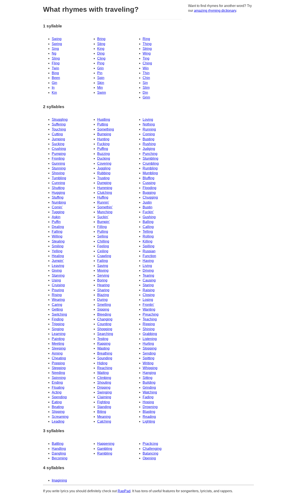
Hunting (103, 139)
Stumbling (150, 158)
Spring (57, 44)
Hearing (103, 285)
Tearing (148, 275)
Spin (100, 78)
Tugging (58, 212)
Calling (148, 227)
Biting (101, 411)
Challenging (152, 448)
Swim (101, 92)
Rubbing (103, 173)
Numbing (59, 202)
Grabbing (150, 334)
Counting (104, 324)
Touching (59, 129)
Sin (145, 83)
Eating (57, 402)
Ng (54, 53)
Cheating (59, 358)
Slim (146, 87)
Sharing (103, 290)
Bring (101, 39)
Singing (58, 329)
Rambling (104, 453)
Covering (104, 163)
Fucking (103, 144)
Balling (148, 222)
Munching (104, 212)
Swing (57, 39)
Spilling (148, 246)
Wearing (58, 299)
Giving (57, 270)
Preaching (151, 314)
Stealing (58, 241)
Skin (100, 83)
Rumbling (150, 168)
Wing (147, 53)
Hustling (103, 119)
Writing (148, 363)
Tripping (58, 324)
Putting (102, 124)
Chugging (150, 197)
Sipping (103, 309)
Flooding (149, 188)
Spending (59, 397)
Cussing (149, 183)
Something (105, 129)
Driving (148, 270)
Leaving (58, 266)
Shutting (58, 188)
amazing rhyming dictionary (215, 10)
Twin (55, 68)
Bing (55, 73)
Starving (58, 275)
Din (145, 92)
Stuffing (57, 197)
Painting (58, 339)
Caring (57, 304)
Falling (57, 231)
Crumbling (151, 163)
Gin (54, 83)
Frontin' (148, 304)
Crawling (104, 256)
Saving (102, 266)
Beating (58, 407)
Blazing (103, 295)
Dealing (58, 227)
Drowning (150, 407)
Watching (150, 392)
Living (147, 266)
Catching (104, 421)
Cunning (58, 183)
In (53, 87)
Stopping (150, 348)
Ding (101, 53)
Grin (100, 68)
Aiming (57, 353)
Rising (57, 295)
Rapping (103, 343)
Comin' (57, 207)
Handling (59, 448)
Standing (104, 407)
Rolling (148, 236)
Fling (56, 63)
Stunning (59, 168)
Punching (150, 154)
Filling (102, 227)
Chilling (103, 241)
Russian (149, 251)
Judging (149, 149)
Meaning (104, 416)
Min (100, 87)
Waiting (103, 373)
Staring (148, 285)
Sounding (104, 358)
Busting (148, 139)
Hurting (148, 343)
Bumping (104, 134)
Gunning (58, 163)
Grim (146, 97)
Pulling (102, 231)
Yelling (57, 251)
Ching (147, 63)
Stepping (59, 368)
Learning (58, 334)
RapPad (124, 491)
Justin (147, 202)
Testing (102, 339)
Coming (149, 134)
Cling (101, 58)
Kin (54, 92)
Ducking (103, 158)
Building (149, 382)
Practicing (150, 443)
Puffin (56, 222)
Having (148, 261)
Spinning (59, 378)
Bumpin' (103, 222)
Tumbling (59, 178)
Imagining (59, 480)
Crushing (59, 149)
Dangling (59, 453)
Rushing (149, 144)
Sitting (147, 378)
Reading (149, 416)
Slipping (58, 411)
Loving (148, 119)
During (102, 299)
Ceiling (102, 251)
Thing (147, 44)
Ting (146, 58)
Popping (58, 363)
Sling (56, 58)
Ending (57, 382)
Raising (149, 290)
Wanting (149, 309)
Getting (57, 309)
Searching (105, 334)
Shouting (104, 382)
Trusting (103, 178)
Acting (57, 392)
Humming (104, 188)
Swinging (104, 392)
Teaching (150, 319)
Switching (59, 314)
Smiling (57, 246)
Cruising (58, 285)
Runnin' (103, 202)
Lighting (149, 421)
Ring (146, 39)
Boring (102, 280)
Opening (149, 458)
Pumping (59, 154)
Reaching (104, 368)
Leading (58, 421)
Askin (56, 217)
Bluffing (148, 178)
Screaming (60, 416)
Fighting (103, 402)
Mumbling (150, 173)
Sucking (58, 144)
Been (56, 78)
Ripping (149, 324)
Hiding (102, 363)
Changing (104, 319)
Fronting (58, 158)
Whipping (150, 368)
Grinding (149, 387)
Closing (149, 295)
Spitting (148, 358)
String (147, 48)
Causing (149, 280)
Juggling (103, 168)
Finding (57, 319)
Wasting (103, 348)
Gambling (104, 448)
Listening (150, 339)
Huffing (102, 197)
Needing (58, 373)
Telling (148, 231)
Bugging (149, 192)
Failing (102, 261)
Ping (100, 63)
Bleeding (104, 314)
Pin (99, 73)
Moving (102, 270)
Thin (146, 73)
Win (146, 68)
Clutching (104, 192)
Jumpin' (58, 261)
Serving (103, 275)
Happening (105, 443)
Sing (55, 48)
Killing (147, 241)
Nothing (149, 124)
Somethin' (105, 207)
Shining (149, 329)
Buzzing (103, 154)
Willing (57, 236)
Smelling (104, 304)
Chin (146, 78)
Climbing (104, 378)
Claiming (104, 397)
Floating (58, 387)
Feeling (103, 246)
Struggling (60, 119)
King (100, 48)
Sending (149, 353)
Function (149, 256)
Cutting (57, 134)
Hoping (148, 402)
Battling (57, 443)
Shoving (58, 173)
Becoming (59, 458)
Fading (148, 397)
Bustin (147, 207)
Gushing (149, 217)
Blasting (149, 411)
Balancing (150, 453)
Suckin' (102, 217)
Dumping (104, 183)
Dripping (103, 387)
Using (56, 280)
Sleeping (59, 348)
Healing (58, 256)
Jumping (58, 139)
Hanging (149, 373)
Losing (148, 299)
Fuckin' (148, 212)
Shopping (104, 329)
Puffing (102, 149)
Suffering (59, 124)
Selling (102, 236)
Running (149, 129)
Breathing (104, 353)
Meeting (58, 343)
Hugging (58, 192)
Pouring (58, 290)
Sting (101, 44)
